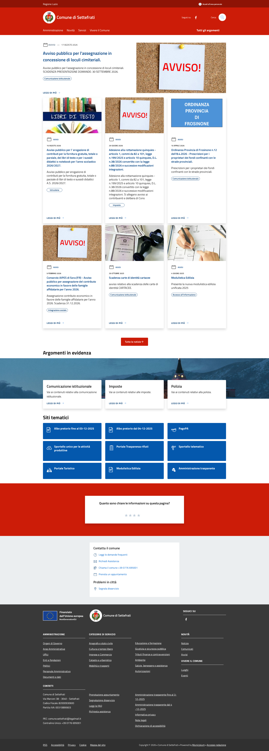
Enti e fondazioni (52, 660)
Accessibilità (57, 745)
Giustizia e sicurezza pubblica (150, 649)
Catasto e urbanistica (100, 660)
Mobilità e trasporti (99, 666)
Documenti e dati (52, 677)
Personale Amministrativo (57, 671)
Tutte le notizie (133, 342)
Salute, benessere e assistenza (151, 665)
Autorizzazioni (142, 671)
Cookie (82, 745)
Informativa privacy (145, 714)
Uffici (45, 654)
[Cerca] (222, 17)
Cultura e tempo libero (101, 649)
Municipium (198, 745)
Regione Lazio (50, 4)
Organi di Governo (52, 643)
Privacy (72, 745)
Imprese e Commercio (100, 654)
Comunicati (187, 649)
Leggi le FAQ (95, 706)
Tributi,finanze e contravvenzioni (152, 654)
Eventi (184, 675)
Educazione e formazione (148, 643)
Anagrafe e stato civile (101, 643)
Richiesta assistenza (100, 711)
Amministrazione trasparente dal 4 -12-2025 (153, 707)
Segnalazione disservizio (102, 700)
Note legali (140, 720)
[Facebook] (194, 17)
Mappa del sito (97, 745)
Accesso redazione (216, 745)
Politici (46, 666)
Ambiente (140, 660)
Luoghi (184, 670)
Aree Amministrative (54, 649)
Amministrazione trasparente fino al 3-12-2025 (156, 697)
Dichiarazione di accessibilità (150, 726)
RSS (45, 745)
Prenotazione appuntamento (104, 695)
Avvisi (51, 44)
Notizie (185, 643)
